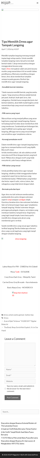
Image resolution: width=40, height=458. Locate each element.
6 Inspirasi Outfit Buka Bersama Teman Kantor (19, 429)
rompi (9, 200)
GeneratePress (33, 455)
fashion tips (29, 315)
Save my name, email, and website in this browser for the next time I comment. (20, 388)
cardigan (22, 200)
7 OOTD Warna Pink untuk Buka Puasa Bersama (19, 438)
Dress (8, 69)
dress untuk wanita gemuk (14, 315)
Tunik (17, 272)
